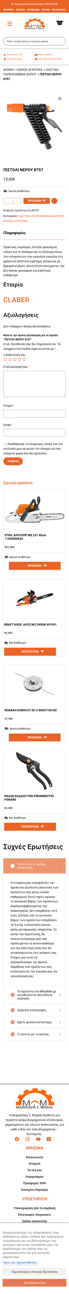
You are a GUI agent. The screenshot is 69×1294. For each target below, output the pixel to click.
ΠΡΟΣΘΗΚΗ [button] (35, 565)
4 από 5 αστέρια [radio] (19, 359)
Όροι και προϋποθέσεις (20, 1262)
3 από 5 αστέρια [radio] (15, 359)
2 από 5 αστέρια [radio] (10, 359)
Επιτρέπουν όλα (34, 1283)
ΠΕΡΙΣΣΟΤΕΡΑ (30, 651)
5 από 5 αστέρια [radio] (24, 359)
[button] (60, 99)
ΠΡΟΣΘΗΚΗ (35, 200)
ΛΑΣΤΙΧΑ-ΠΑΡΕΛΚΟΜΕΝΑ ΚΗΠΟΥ (41, 216)
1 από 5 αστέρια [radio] (5, 359)
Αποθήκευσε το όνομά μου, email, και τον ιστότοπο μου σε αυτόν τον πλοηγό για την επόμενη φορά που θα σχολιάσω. (33, 448)
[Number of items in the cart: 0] (62, 20)
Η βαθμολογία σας (14, 354)
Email (8, 425)
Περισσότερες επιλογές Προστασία (34, 1272)
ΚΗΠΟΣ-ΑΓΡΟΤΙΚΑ (30, 69)
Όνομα (8, 405)
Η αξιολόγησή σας (16, 367)
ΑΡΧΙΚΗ (8, 69)
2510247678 (51, 4)
